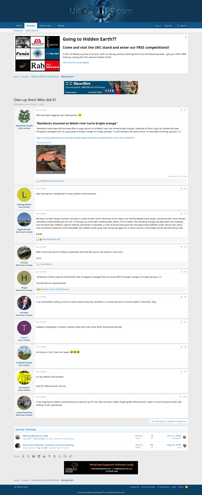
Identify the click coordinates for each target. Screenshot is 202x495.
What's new (45, 25)
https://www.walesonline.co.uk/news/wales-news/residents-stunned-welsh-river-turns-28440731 (85, 137)
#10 (185, 397)
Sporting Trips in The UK (59, 448)
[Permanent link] (119, 123)
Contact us (134, 487)
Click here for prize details (76, 62)
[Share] (181, 110)
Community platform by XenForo (101, 492)
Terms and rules (148, 487)
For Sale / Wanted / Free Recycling (60, 438)
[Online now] (24, 259)
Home (19, 25)
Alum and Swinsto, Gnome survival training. (48, 445)
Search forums (31, 30)
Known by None (29, 448)
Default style (22, 487)
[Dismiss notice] (185, 37)
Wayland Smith (22, 104)
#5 (185, 272)
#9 (185, 371)
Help (174, 487)
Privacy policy (163, 487)
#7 (185, 322)
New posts (18, 30)
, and (52, 181)
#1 (185, 110)
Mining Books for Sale (35, 435)
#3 (185, 213)
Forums (31, 25)
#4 (185, 247)
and (51, 239)
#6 (185, 297)
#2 (185, 188)
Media (61, 25)
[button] (53, 25)
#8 (185, 347)
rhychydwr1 (27, 438)
